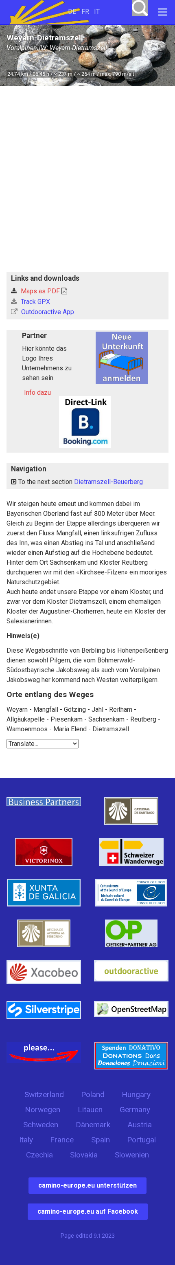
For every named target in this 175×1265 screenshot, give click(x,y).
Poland (93, 1094)
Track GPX (34, 302)
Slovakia (84, 1154)
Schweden (40, 1124)
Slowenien (132, 1154)
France (62, 1139)
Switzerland (44, 1094)
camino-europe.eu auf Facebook (87, 1211)
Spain (100, 1139)
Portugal (141, 1139)
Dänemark (93, 1124)
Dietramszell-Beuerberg (108, 482)
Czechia (39, 1154)
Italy (26, 1139)
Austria (139, 1124)
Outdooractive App (47, 312)
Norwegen (42, 1109)
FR (85, 11)
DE (72, 11)
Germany (135, 1109)
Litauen (90, 1109)
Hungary (136, 1094)
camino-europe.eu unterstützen (87, 1185)
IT (97, 11)
